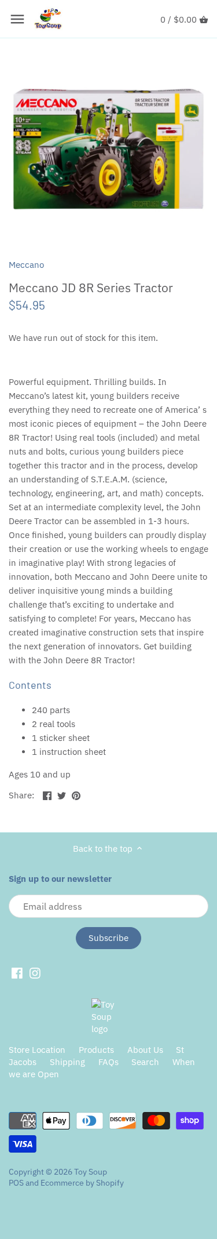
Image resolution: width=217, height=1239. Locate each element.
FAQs (108, 1061)
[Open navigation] (17, 19)
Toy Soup (90, 1172)
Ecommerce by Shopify (82, 1183)
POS (16, 1183)
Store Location (37, 1049)
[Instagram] (35, 972)
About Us (145, 1049)
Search (145, 1061)
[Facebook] (17, 972)
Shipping (67, 1061)
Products (96, 1049)
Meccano (26, 264)
